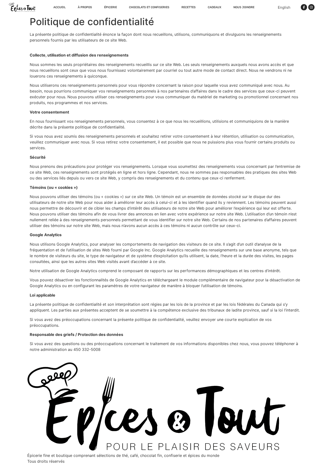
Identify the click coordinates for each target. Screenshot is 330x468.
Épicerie (110, 7)
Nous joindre (243, 7)
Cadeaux (214, 7)
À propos (85, 7)
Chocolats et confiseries (149, 7)
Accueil (59, 7)
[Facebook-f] (304, 7)
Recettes (188, 7)
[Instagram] (311, 7)
